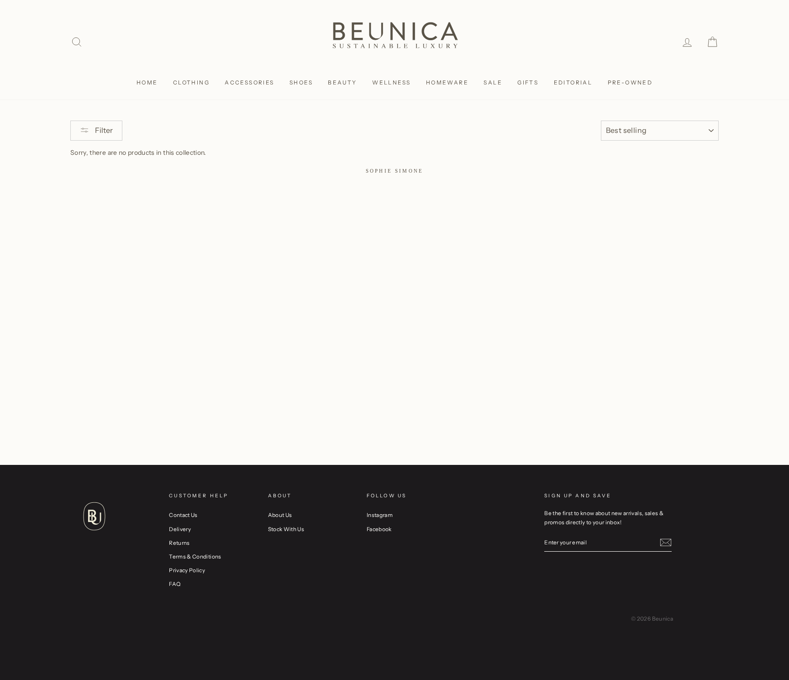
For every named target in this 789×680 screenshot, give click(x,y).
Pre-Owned (630, 82)
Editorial (573, 82)
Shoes (301, 82)
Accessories (249, 82)
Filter (103, 130)
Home (147, 82)
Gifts (527, 82)
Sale (493, 82)
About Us (280, 514)
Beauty (342, 82)
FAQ (174, 583)
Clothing (191, 82)
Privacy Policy (187, 570)
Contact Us (183, 514)
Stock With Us (286, 529)
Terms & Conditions (195, 556)
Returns (179, 542)
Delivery (180, 529)
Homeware (447, 82)
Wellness (391, 82)
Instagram (380, 514)
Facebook (379, 529)
